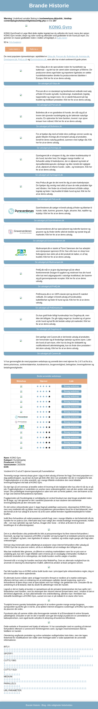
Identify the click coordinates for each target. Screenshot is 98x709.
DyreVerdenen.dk (38, 59)
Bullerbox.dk (72, 56)
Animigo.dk (84, 56)
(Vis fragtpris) (15, 42)
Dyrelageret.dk (10, 59)
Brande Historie (49, 6)
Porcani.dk (61, 56)
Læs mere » (14, 49)
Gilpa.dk (51, 56)
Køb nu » (34, 49)
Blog (44, 705)
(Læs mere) (62, 38)
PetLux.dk (22, 59)
